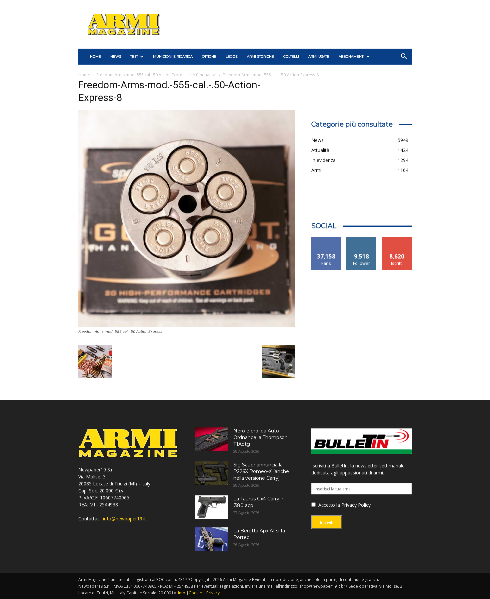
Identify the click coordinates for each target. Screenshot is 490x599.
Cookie (195, 593)
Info (181, 593)
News (115, 56)
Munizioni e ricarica (173, 56)
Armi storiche (260, 56)
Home (84, 75)
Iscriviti (397, 239)
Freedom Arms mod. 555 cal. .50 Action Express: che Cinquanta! (156, 75)
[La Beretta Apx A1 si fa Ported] (211, 539)
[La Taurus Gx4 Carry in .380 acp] (211, 507)
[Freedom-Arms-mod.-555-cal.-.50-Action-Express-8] (186, 325)
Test (134, 56)
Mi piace (326, 239)
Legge (232, 56)
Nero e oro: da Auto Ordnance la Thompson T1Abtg (260, 437)
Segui (361, 239)
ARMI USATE (318, 56)
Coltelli (291, 56)
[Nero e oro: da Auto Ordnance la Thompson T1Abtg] (211, 439)
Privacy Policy (356, 505)
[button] (404, 57)
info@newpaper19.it (124, 518)
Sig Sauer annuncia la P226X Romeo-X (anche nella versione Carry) (261, 471)
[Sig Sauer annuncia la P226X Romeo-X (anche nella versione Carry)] (211, 473)
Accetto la (328, 505)
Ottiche (209, 56)
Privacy (213, 593)
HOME (95, 56)
